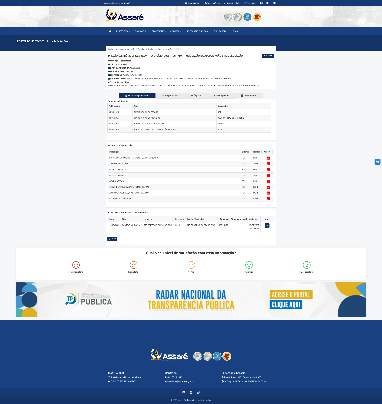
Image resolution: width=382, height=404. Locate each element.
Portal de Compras (132, 75)
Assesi (180, 400)
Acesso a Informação (125, 49)
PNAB (235, 31)
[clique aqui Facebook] (191, 392)
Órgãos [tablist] (197, 95)
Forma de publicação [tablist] (138, 95)
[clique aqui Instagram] (198, 392)
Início (110, 49)
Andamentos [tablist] (249, 95)
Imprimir (268, 56)
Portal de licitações (146, 49)
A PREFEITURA (122, 31)
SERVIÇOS (175, 31)
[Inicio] (110, 31)
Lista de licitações (165, 49)
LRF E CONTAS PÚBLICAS (197, 31)
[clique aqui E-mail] (184, 392)
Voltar (113, 239)
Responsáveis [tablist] (171, 95)
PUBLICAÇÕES (220, 31)
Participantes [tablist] (222, 95)
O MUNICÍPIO (140, 31)
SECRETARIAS (158, 31)
